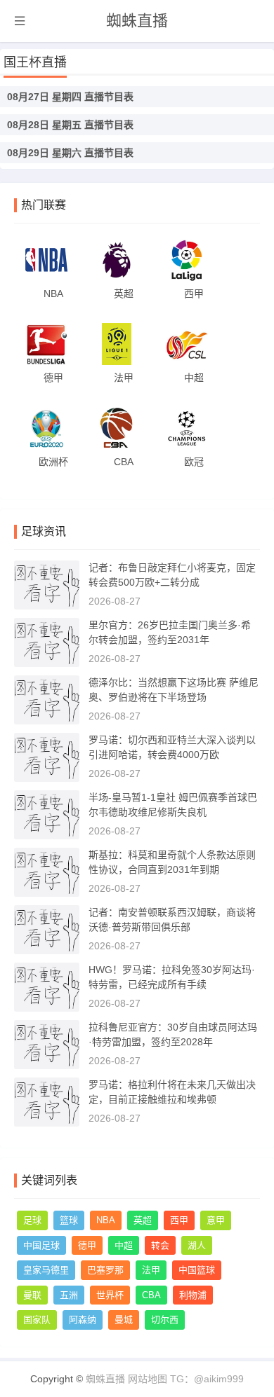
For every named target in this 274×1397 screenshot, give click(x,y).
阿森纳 (82, 1319)
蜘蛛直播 (137, 20)
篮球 (69, 1220)
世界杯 (110, 1295)
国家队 (37, 1319)
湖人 (197, 1245)
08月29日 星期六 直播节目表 (70, 152)
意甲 (216, 1220)
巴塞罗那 (105, 1270)
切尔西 (164, 1319)
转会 (160, 1245)
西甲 (179, 1220)
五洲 (69, 1295)
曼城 (124, 1319)
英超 (142, 1220)
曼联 (32, 1295)
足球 (32, 1220)
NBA (105, 1220)
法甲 (151, 1270)
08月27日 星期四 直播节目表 (70, 96)
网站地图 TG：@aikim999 (186, 1378)
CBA (151, 1295)
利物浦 (193, 1295)
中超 (124, 1245)
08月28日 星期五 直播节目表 (70, 124)
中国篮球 (196, 1270)
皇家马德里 (46, 1270)
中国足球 (41, 1245)
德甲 (87, 1245)
